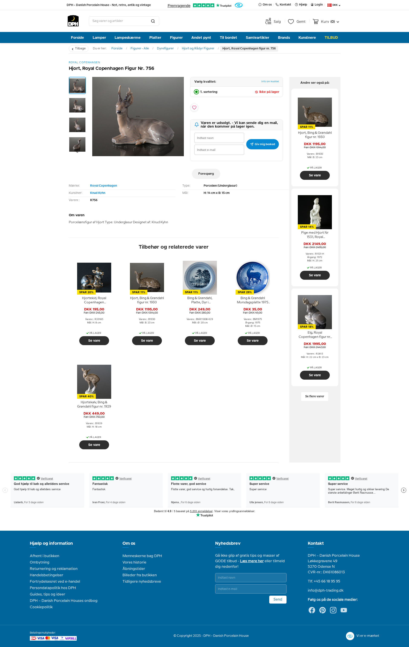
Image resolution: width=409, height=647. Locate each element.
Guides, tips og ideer (47, 594)
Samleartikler (257, 37)
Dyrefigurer (165, 48)
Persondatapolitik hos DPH (53, 588)
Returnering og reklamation (54, 569)
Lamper (99, 37)
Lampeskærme (128, 37)
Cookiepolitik (41, 607)
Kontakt (316, 543)
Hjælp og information (51, 543)
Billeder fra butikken (139, 575)
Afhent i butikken (44, 556)
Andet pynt (201, 37)
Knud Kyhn (97, 193)
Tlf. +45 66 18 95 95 (324, 581)
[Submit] (153, 21)
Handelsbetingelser (46, 575)
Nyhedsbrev (228, 543)
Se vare (94, 340)
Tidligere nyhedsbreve (141, 581)
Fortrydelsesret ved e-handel (55, 581)
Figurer (176, 37)
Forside (77, 37)
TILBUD (331, 37)
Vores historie (134, 562)
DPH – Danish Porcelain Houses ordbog (64, 600)
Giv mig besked (265, 144)
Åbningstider (133, 569)
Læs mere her (252, 561)
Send (278, 599)
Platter (155, 37)
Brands (284, 37)
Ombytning (39, 562)
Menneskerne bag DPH (142, 556)
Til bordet (228, 37)
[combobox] (124, 21)
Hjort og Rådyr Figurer (198, 48)
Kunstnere (307, 37)
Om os (128, 543)
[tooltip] (94, 300)
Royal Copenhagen (103, 185)
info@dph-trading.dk (325, 590)
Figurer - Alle (140, 48)
